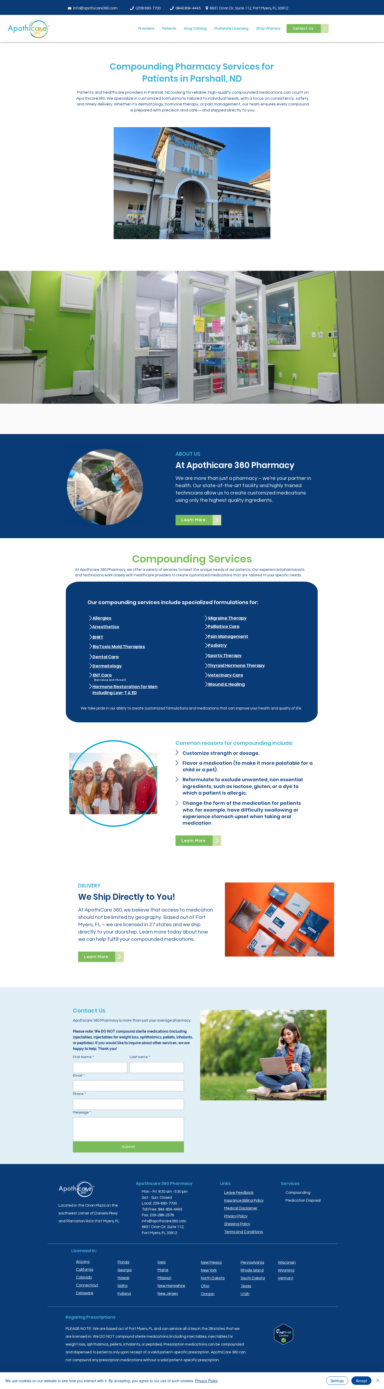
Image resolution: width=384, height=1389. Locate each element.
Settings (337, 1380)
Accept (361, 1380)
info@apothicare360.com (95, 8)
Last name (140, 1057)
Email (79, 1075)
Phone (79, 1094)
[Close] (378, 1380)
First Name (83, 1057)
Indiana (124, 1294)
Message (82, 1112)
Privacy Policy (206, 1380)
